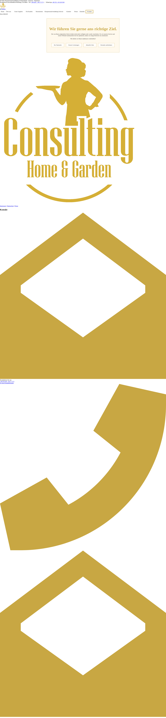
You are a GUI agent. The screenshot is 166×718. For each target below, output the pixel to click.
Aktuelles (82, 11)
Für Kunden (29, 11)
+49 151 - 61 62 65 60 (58, 2)
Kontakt (89, 11)
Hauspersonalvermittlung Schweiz (54, 11)
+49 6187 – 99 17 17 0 (37, 2)
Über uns (8, 11)
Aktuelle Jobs (90, 45)
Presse (76, 11)
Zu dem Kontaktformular (7, 383)
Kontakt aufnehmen (106, 45)
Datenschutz (10, 206)
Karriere (68, 11)
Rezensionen (39, 11)
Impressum (3, 206)
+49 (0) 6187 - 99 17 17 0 (7, 381)
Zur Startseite (58, 45)
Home (2, 11)
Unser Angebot (18, 11)
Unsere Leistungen (73, 45)
